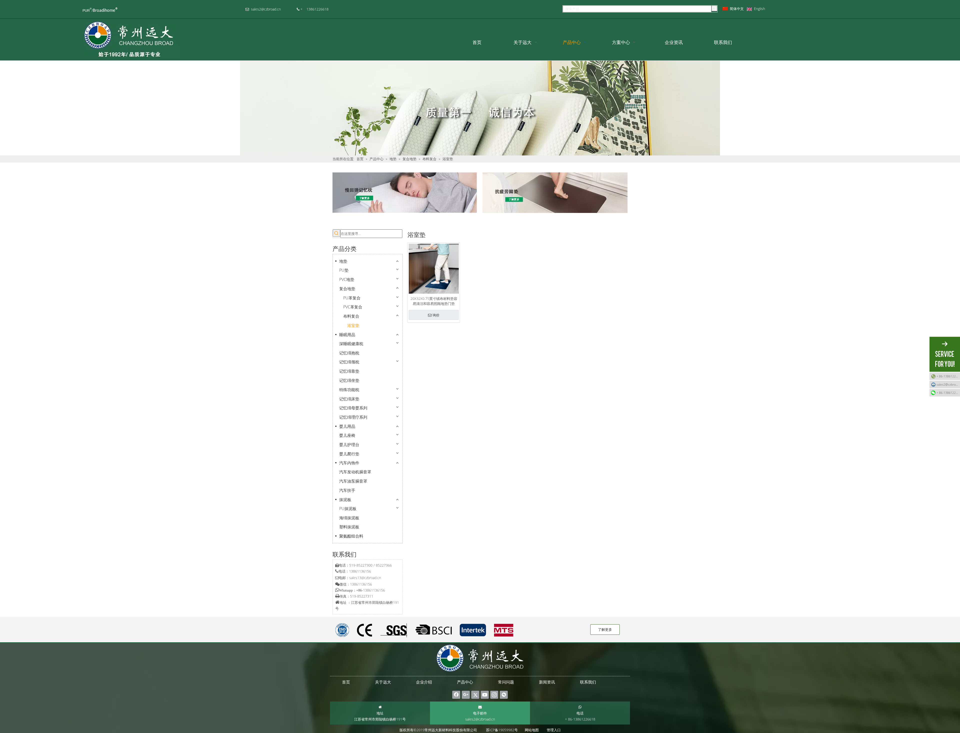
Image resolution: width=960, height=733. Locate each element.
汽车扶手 (347, 490)
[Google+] (466, 695)
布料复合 (351, 316)
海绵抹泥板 (349, 518)
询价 (436, 315)
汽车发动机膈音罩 (355, 472)
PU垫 (343, 270)
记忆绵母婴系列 (353, 408)
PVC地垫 (346, 279)
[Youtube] (485, 695)
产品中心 (465, 682)
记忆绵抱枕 (349, 353)
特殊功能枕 (349, 389)
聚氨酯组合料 (351, 536)
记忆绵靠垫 (349, 371)
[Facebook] (456, 695)
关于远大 (383, 682)
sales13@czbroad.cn (365, 577)
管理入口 (554, 730)
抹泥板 (345, 499)
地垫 (343, 261)
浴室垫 (353, 325)
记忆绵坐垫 (349, 380)
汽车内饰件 (349, 463)
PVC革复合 (352, 307)
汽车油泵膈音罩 (353, 481)
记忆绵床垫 (349, 399)
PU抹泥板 (347, 508)
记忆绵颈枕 (349, 362)
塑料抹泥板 (349, 527)
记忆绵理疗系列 (353, 417)
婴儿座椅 (347, 435)
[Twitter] (475, 695)
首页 (346, 682)
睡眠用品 (347, 334)
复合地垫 (347, 288)
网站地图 (532, 730)
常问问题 (506, 682)
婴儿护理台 (349, 444)
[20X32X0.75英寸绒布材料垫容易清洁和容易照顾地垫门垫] (434, 268)
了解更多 (605, 629)
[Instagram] (494, 695)
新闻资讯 (547, 682)
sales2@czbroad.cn (480, 719)
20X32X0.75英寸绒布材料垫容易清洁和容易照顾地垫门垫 (433, 301)
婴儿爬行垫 (349, 454)
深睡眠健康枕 (351, 343)
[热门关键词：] (714, 8)
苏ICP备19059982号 (502, 730)
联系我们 (588, 682)
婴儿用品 (347, 426)
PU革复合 (351, 298)
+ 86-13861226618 (948, 376)
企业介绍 (424, 682)
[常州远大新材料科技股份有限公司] (405, 192)
